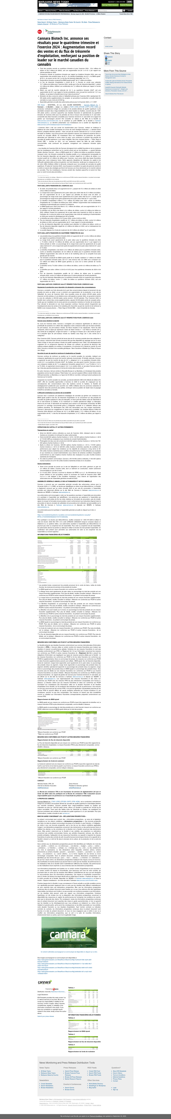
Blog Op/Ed (92, 1088)
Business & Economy (58, 992)
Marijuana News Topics (48, 1073)
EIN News (41, 105)
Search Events (69, 1088)
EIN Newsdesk (58, 1099)
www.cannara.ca (93, 490)
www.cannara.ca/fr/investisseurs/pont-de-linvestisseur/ (54, 125)
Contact (130, 10)
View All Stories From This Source (114, 94)
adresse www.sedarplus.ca (85, 878)
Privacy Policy (117, 1079)
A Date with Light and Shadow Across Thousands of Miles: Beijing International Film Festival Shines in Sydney (118, 82)
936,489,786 (88, 14)
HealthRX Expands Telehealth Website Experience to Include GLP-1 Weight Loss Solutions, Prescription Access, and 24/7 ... (116, 89)
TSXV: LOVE (74, 107)
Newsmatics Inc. (43, 1103)
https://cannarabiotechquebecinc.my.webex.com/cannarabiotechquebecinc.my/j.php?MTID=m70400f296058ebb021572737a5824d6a (64, 516)
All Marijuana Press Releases (59, 24)
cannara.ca (65, 813)
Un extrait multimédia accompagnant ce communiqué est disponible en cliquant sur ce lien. (69, 952)
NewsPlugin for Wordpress (97, 1086)
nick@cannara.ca (43, 788)
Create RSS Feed (94, 1071)
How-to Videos (117, 1073)
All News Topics (52, 22)
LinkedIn (61, 1101)
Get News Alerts (78, 10)
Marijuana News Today (53, 1)
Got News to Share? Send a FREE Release (50, 19)
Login (114, 1088)
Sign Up (115, 1090)
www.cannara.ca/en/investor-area (48, 121)
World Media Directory (96, 1084)
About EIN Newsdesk (119, 1071)
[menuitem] (50, 1073)
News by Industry (64, 10)
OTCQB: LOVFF (84, 107)
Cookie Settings (97, 1105)
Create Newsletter (46, 1084)
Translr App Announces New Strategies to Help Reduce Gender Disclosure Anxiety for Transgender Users (118, 76)
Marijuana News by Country (49, 1075)
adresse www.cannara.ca (65, 505)
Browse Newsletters (47, 1088)
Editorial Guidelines (119, 1077)
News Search (42, 22)
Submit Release (126, 5)
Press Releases (90, 10)
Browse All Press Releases (73, 1077)
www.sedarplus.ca (43, 123)
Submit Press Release (72, 1071)
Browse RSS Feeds (95, 1075)
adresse (98, 121)
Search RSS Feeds (95, 1073)
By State (84, 22)
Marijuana (65, 22)
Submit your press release (46, 1016)
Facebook (55, 1101)
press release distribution (79, 1099)
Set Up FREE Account (110, 5)
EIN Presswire (67, 1099)
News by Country (51, 10)
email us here (109, 46)
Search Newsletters (47, 1086)
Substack (68, 1101)
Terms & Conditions (119, 1075)
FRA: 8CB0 (94, 107)
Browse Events (69, 1090)
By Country (77, 22)
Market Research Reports (73, 1079)
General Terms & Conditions (75, 1105)
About (41, 10)
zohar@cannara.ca (75, 788)
